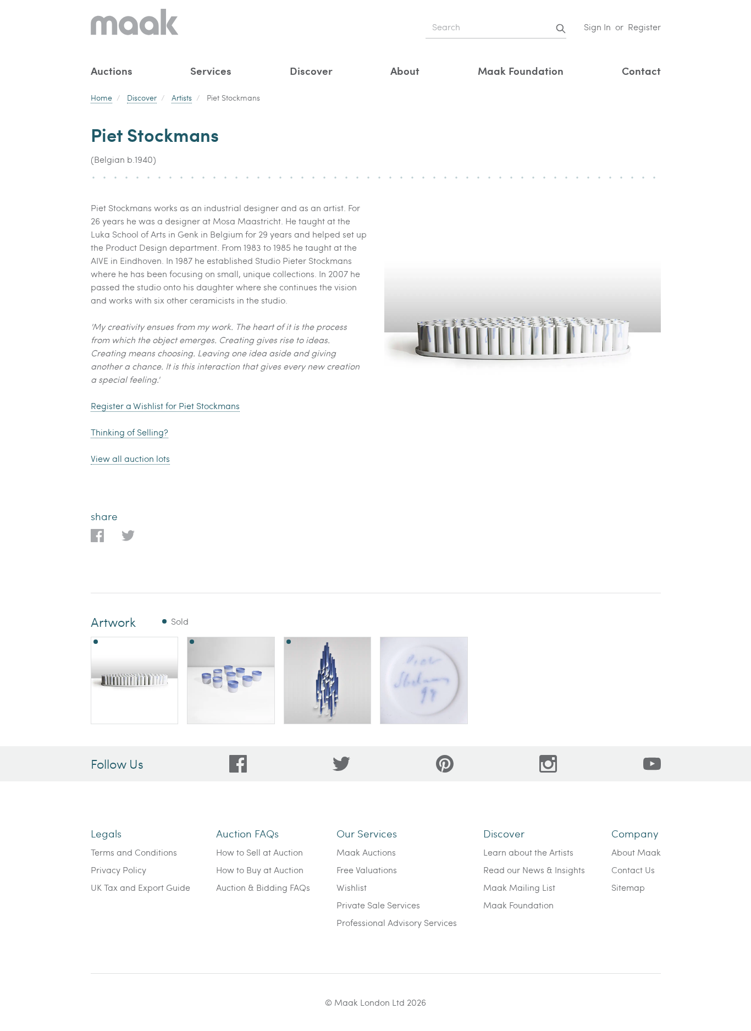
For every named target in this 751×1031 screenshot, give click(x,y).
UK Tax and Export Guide (140, 887)
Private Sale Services (378, 905)
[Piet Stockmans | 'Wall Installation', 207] (327, 680)
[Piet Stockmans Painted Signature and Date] (423, 680)
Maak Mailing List (519, 887)
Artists (182, 97)
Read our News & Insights (534, 869)
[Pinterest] (445, 764)
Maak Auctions (366, 852)
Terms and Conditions (134, 852)
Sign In (597, 26)
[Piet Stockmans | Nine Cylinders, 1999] (230, 680)
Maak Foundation (521, 70)
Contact (641, 70)
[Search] (560, 28)
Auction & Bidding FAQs (263, 887)
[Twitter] (341, 764)
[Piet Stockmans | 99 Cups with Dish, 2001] (134, 680)
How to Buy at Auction (259, 869)
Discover (311, 70)
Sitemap (628, 887)
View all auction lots (130, 458)
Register (644, 26)
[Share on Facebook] (97, 535)
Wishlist (351, 887)
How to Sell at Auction (259, 852)
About (404, 70)
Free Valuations (366, 869)
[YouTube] (652, 764)
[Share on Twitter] (128, 535)
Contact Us (633, 869)
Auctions (111, 70)
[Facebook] (238, 764)
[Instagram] (548, 764)
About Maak (636, 852)
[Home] (135, 27)
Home (101, 97)
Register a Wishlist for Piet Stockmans (165, 405)
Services (210, 70)
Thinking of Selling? (129, 432)
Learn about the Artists (528, 852)
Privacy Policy (118, 869)
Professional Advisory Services (396, 922)
